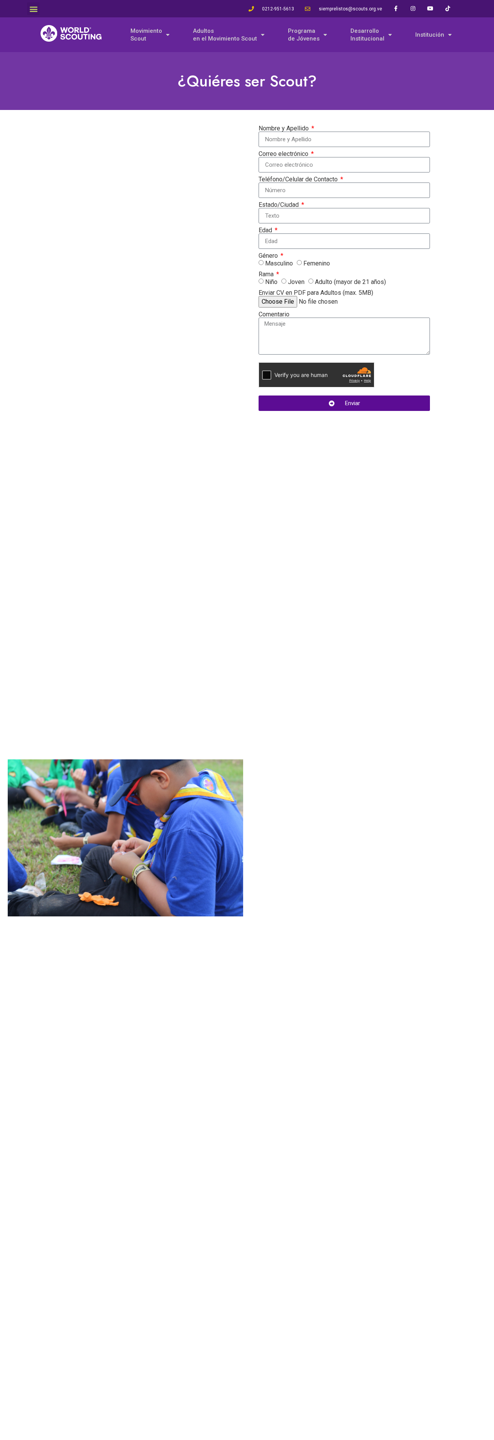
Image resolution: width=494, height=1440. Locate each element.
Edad (266, 230)
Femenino (316, 263)
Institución (429, 34)
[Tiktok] (448, 8)
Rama (267, 274)
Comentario (274, 314)
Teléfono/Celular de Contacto (299, 179)
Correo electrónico (284, 154)
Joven (296, 282)
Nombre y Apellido (284, 128)
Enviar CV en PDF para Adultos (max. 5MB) (316, 293)
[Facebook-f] (395, 8)
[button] (33, 8)
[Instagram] (413, 8)
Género (269, 256)
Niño (271, 282)
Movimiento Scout (146, 34)
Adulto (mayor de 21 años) (350, 282)
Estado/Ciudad (279, 205)
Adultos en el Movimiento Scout (225, 34)
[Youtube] (430, 8)
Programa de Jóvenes (304, 34)
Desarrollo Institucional (367, 34)
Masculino (279, 263)
